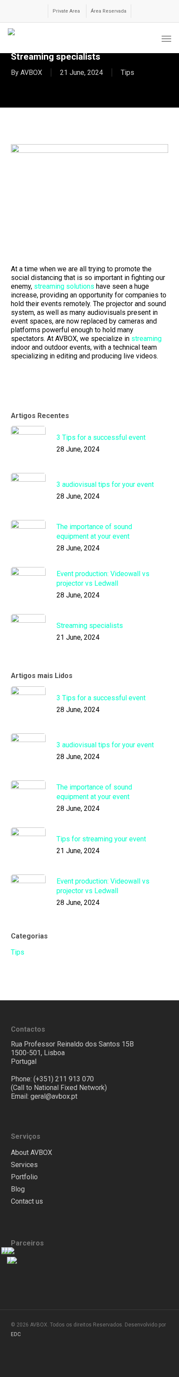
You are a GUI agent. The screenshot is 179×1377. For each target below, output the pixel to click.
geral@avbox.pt (53, 1096)
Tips (127, 72)
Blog (18, 1189)
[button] (166, 38)
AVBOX (31, 72)
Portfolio (24, 1177)
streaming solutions (64, 286)
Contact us (27, 1201)
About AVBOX (31, 1152)
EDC (16, 1334)
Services (24, 1165)
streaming (146, 338)
